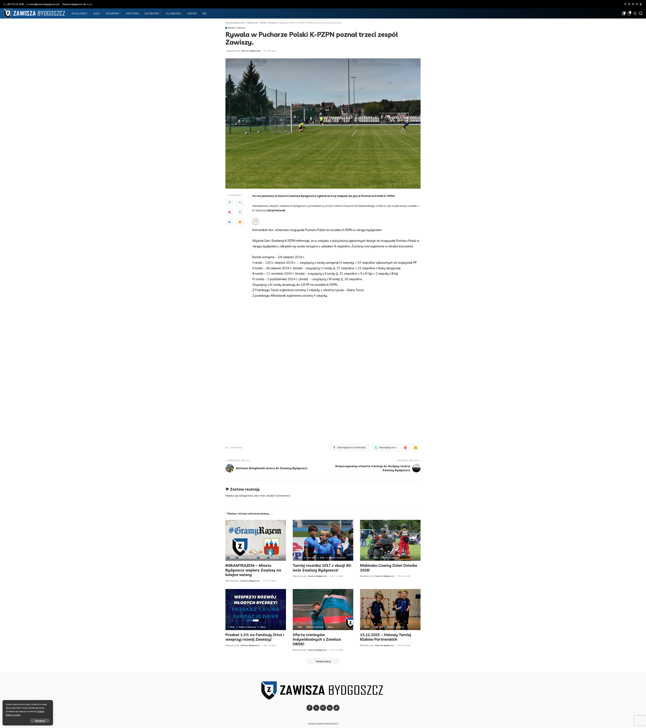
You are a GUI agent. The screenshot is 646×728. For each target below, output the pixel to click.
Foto (300, 558)
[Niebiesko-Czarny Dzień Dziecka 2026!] (390, 540)
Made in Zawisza (236, 28)
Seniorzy (274, 558)
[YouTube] (637, 4)
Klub (232, 558)
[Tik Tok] (641, 4)
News (263, 558)
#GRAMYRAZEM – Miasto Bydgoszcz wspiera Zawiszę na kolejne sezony (253, 570)
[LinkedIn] (229, 222)
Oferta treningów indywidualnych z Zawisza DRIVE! (317, 639)
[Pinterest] (229, 212)
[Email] (240, 222)
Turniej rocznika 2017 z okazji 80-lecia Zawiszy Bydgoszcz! (322, 568)
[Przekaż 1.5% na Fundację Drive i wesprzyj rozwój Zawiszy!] (255, 609)
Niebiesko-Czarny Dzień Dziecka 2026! (388, 568)
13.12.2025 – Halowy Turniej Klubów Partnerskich (385, 637)
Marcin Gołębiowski (251, 51)
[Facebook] (625, 4)
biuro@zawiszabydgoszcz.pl (45, 4)
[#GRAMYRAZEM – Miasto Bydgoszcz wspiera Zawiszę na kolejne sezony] (255, 540)
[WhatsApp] (240, 212)
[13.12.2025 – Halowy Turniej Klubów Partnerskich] (390, 609)
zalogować (246, 496)
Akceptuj (40, 720)
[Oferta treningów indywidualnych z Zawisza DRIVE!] (323, 609)
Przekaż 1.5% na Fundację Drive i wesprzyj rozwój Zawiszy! (254, 637)
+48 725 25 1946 (15, 4)
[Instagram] (633, 4)
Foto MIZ (311, 558)
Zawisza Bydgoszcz (250, 581)
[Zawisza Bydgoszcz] (34, 13)
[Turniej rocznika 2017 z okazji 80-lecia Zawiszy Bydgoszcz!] (323, 540)
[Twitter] (629, 4)
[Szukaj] (641, 13)
